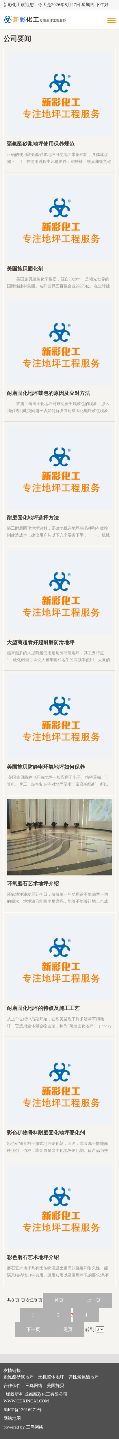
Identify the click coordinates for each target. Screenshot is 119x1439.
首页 (59, 1300)
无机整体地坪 (51, 1377)
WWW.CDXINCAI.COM (26, 1401)
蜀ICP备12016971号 (22, 1409)
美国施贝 (55, 1385)
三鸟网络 (33, 1385)
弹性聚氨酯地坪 (83, 1377)
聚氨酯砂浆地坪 (18, 1377)
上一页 (94, 1300)
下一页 (33, 1329)
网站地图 (12, 1418)
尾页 (67, 1329)
